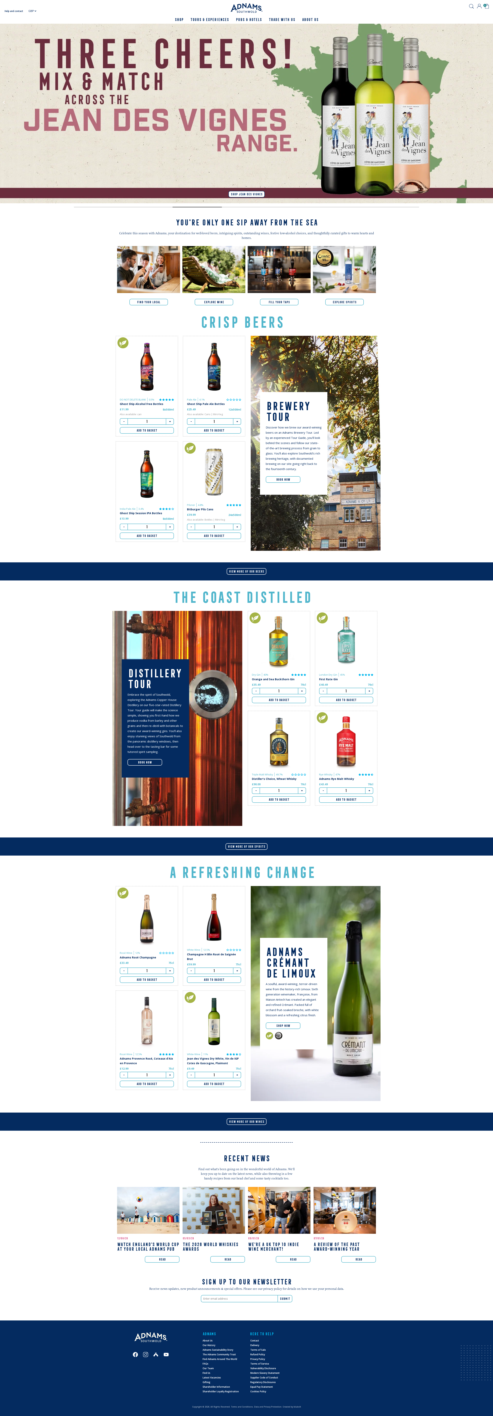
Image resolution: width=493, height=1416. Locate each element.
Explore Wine (214, 302)
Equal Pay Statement (261, 1386)
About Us (208, 1340)
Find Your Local (148, 302)
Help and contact (14, 11)
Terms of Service (259, 1363)
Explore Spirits (344, 302)
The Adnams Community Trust (219, 1354)
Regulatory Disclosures (263, 1382)
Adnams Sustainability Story (218, 1349)
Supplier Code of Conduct (264, 1377)
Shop (179, 19)
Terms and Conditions (242, 1406)
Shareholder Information (216, 1386)
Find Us (206, 1373)
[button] (166, 399)
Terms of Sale (258, 1349)
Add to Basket (147, 430)
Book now (145, 762)
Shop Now (283, 1025)
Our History (209, 1345)
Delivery (254, 1345)
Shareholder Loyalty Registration (221, 1391)
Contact (254, 1340)
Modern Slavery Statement (265, 1373)
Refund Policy (257, 1354)
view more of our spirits (246, 846)
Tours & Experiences (209, 19)
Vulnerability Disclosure (263, 1368)
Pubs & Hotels (249, 19)
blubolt (297, 1406)
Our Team (208, 1368)
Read (162, 1259)
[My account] (479, 6)
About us (310, 19)
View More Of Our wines (246, 1121)
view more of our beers (246, 571)
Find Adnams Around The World (220, 1359)
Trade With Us (282, 19)
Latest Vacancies (212, 1377)
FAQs (205, 1363)
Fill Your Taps (279, 302)
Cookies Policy (258, 1391)
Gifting (206, 1382)
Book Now (283, 479)
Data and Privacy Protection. (268, 1406)
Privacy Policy (257, 1359)
